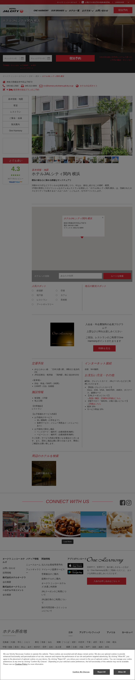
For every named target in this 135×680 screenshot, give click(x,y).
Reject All (101, 672)
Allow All (122, 672)
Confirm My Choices (81, 672)
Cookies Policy (21, 664)
